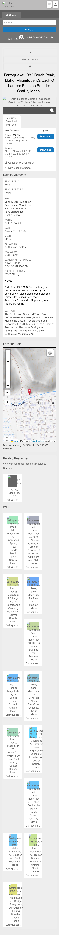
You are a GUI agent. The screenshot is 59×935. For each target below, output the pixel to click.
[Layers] (50, 352)
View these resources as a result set (25, 463)
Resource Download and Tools (11, 121)
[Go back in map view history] (7, 402)
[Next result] (30, 66)
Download (45, 136)
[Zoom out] (8, 385)
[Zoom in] (8, 352)
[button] (29, 391)
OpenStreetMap (37, 441)
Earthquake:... (13, 499)
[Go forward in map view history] (7, 397)
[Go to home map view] (7, 392)
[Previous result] (31, 52)
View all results (30, 59)
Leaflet (16, 441)
